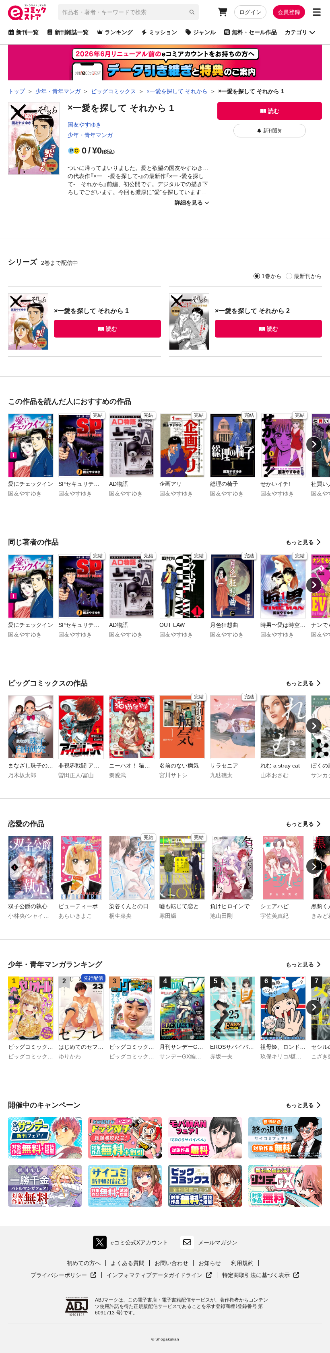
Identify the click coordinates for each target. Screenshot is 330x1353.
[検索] (192, 12)
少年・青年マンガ (90, 135)
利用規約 (242, 1263)
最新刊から (308, 276)
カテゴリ (296, 32)
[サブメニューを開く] (316, 12)
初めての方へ (84, 1263)
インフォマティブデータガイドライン (154, 1275)
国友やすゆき (84, 124)
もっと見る (300, 542)
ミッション (163, 32)
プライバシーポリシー (64, 1275)
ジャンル (204, 32)
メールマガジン (217, 1242)
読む (273, 111)
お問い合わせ (171, 1263)
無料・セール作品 (254, 32)
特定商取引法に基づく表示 (260, 1275)
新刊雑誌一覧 (72, 32)
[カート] (222, 12)
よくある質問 (127, 1263)
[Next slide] (314, 444)
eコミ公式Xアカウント (132, 1244)
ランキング (119, 32)
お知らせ (209, 1263)
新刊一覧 (27, 32)
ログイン (250, 12)
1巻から (272, 276)
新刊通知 (273, 130)
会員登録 (289, 12)
